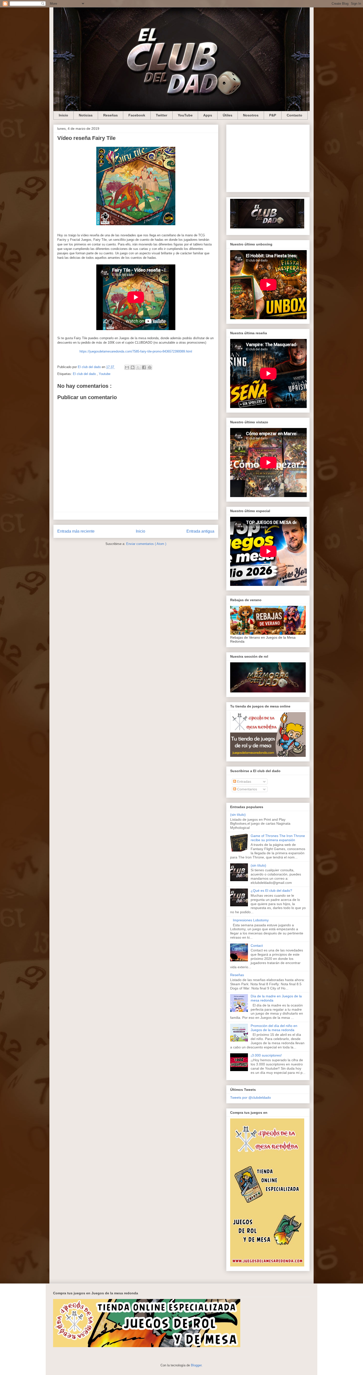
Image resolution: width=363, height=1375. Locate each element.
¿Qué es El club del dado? (271, 890)
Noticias (86, 115)
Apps (207, 115)
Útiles (227, 115)
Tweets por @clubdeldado (250, 1097)
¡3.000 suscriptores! (266, 1055)
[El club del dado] (267, 227)
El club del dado (85, 374)
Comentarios (246, 789)
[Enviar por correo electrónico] (126, 367)
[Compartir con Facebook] (143, 367)
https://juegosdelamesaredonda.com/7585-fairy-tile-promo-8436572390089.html (136, 351)
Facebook (136, 115)
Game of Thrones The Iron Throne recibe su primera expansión (278, 838)
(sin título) (238, 815)
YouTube (185, 115)
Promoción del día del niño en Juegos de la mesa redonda (274, 1028)
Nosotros (251, 115)
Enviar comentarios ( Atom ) (146, 544)
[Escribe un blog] (132, 367)
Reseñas (110, 115)
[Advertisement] (268, 157)
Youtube (104, 374)
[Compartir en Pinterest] (149, 367)
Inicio (63, 115)
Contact (257, 946)
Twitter (161, 115)
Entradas (243, 781)
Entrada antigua (200, 531)
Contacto (294, 115)
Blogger (196, 1365)
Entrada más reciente (76, 531)
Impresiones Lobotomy (251, 920)
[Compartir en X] (138, 367)
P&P (272, 115)
